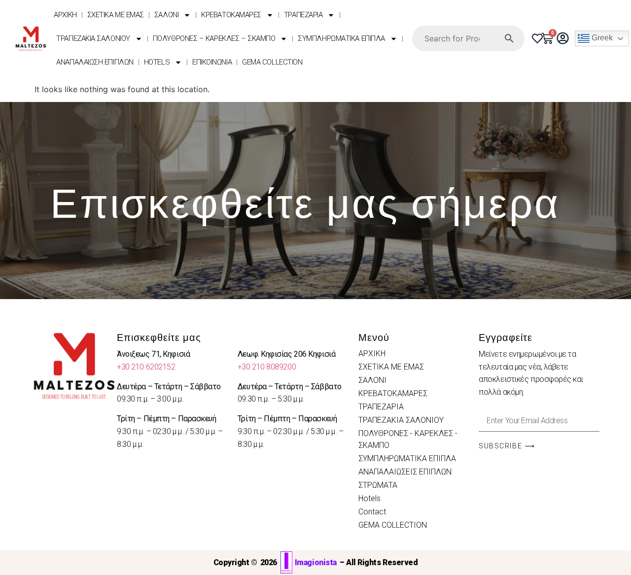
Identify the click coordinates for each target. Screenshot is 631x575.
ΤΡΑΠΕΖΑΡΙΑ (303, 14)
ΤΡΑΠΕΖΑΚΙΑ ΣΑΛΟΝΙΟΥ (93, 38)
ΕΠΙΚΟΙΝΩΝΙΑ (212, 62)
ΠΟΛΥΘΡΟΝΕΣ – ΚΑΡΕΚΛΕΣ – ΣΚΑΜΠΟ (214, 38)
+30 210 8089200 (267, 367)
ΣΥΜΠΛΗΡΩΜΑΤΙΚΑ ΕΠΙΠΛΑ (341, 38)
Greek (601, 38)
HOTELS (157, 62)
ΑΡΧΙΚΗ (65, 14)
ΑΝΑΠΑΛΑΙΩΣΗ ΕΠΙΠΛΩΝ (94, 62)
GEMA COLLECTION (272, 62)
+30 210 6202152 (146, 367)
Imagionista (316, 562)
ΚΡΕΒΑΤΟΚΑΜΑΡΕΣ (231, 14)
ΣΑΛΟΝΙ (166, 14)
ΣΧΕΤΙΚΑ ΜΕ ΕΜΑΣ (115, 14)
